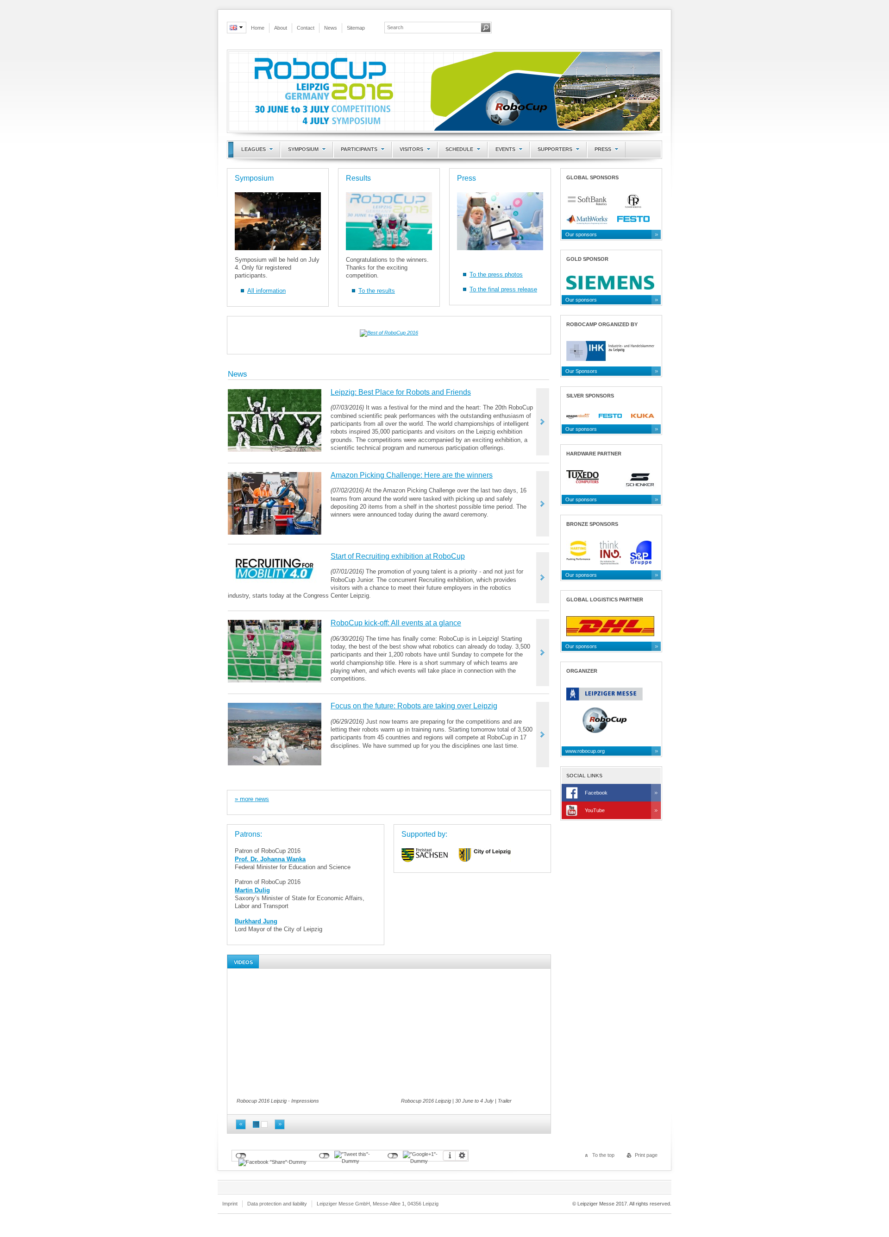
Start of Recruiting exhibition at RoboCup (398, 556)
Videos (243, 962)
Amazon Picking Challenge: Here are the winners (412, 475)
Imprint (230, 1203)
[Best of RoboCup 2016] (389, 334)
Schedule (459, 149)
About (280, 28)
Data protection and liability (277, 1203)
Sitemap (356, 28)
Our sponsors (581, 234)
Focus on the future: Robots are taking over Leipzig (414, 706)
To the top (603, 1155)
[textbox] (432, 27)
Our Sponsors (581, 371)
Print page (646, 1155)
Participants (359, 149)
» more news (252, 798)
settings (461, 1155)
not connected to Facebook (241, 1156)
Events (505, 149)
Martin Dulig (252, 890)
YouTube (595, 810)
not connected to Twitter (324, 1156)
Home (257, 28)
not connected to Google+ (393, 1156)
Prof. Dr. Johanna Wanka (270, 859)
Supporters (555, 149)
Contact (305, 28)
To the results (376, 290)
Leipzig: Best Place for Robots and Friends (401, 392)
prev (241, 1124)
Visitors (411, 149)
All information (266, 290)
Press (603, 149)
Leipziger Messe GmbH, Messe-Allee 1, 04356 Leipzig (377, 1203)
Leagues (253, 149)
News (330, 28)
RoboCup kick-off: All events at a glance (396, 623)
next (280, 1124)
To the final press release (503, 289)
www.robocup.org (585, 751)
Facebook (596, 792)
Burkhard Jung (256, 921)
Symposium (303, 149)
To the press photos (496, 274)
